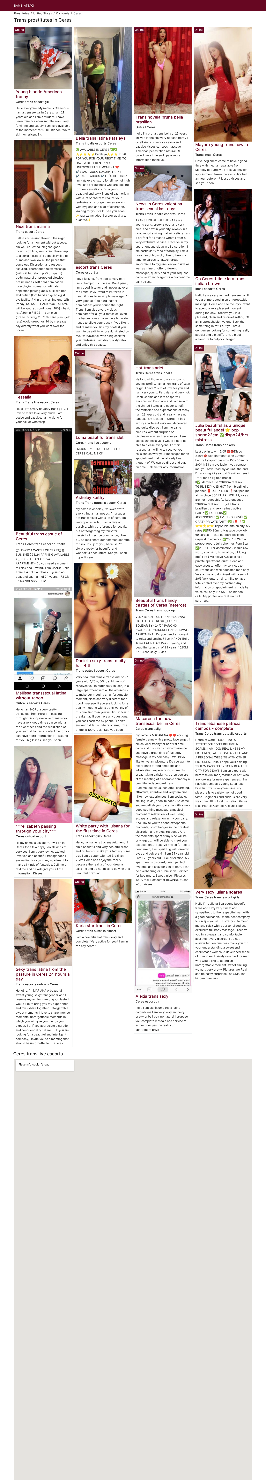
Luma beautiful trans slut (100, 437)
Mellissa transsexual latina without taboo (41, 695)
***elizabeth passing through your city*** (36, 828)
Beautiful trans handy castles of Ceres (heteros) (161, 603)
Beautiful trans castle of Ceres (39, 536)
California (62, 13)
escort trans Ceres (94, 267)
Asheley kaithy (90, 497)
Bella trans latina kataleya (101, 138)
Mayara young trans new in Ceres (221, 147)
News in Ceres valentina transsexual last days (159, 206)
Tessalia (23, 397)
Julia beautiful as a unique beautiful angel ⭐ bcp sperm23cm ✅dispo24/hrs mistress (221, 432)
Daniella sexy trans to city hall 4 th (101, 663)
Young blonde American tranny (39, 94)
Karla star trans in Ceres (99, 925)
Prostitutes (21, 13)
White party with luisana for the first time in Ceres (103, 828)
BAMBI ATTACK (24, 5)
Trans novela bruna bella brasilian (159, 119)
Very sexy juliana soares (218, 892)
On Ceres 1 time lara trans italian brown (220, 281)
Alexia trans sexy (152, 996)
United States (42, 13)
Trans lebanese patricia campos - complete (217, 726)
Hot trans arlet (150, 367)
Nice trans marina (33, 226)
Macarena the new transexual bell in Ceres (158, 721)
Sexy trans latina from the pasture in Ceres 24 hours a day (43, 974)
